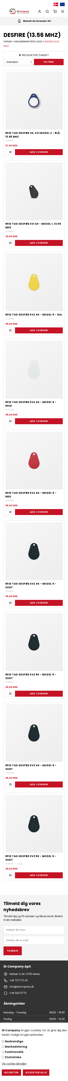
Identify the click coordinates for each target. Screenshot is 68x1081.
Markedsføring (16, 1047)
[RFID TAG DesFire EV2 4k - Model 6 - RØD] (34, 460)
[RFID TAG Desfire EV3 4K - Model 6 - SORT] (34, 733)
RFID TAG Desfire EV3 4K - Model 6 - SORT (30, 767)
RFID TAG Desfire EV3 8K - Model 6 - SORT (30, 857)
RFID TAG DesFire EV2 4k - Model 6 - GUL (33, 314)
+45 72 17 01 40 (18, 980)
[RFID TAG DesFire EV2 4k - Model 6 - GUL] (34, 282)
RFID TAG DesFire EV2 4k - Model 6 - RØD (30, 494)
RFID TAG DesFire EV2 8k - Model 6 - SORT (30, 676)
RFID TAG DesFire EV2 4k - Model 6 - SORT (30, 585)
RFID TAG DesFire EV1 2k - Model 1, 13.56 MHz (33, 225)
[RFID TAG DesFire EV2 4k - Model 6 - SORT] (34, 551)
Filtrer (49, 61)
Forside (7, 41)
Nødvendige (14, 1041)
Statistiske (13, 1057)
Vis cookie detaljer (14, 1064)
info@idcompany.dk (21, 986)
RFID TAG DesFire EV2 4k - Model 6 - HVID (30, 403)
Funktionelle (14, 1052)
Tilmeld (12, 950)
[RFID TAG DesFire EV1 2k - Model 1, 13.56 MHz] (34, 191)
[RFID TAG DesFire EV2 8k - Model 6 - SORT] (34, 642)
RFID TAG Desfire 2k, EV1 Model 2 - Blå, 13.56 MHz (33, 134)
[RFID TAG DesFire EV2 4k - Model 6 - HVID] (34, 370)
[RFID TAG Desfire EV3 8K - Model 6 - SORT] (34, 824)
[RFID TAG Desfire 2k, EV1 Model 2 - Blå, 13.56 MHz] (34, 100)
